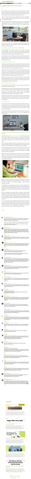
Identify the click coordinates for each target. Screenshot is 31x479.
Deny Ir (5, 360)
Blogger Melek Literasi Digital (10, 424)
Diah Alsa (5, 334)
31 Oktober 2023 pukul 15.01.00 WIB (11, 283)
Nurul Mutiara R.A (7, 265)
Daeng (5, 271)
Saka (5, 354)
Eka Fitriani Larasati (7, 257)
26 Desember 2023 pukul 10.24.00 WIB (17, 379)
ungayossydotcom (7, 309)
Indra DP (5, 283)
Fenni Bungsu (6, 289)
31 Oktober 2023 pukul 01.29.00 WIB (11, 271)
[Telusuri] (29, 1)
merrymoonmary (18, 477)
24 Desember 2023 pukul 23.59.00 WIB (14, 373)
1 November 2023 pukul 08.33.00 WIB (12, 347)
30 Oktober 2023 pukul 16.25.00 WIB (11, 242)
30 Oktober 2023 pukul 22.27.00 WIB (14, 265)
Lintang (5, 242)
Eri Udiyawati (6, 249)
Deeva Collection (7, 303)
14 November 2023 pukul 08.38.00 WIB (10, 354)
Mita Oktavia (6, 315)
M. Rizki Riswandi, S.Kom (8, 379)
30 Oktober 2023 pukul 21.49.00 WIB (15, 257)
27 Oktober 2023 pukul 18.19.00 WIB (18, 217)
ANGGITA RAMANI (7, 277)
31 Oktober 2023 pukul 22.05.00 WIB (12, 329)
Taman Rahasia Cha (8, 1)
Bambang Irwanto (7, 227)
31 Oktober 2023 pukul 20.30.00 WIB (14, 303)
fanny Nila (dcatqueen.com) (8, 217)
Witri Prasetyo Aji (7, 373)
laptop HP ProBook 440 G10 (15, 135)
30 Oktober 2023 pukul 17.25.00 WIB (13, 249)
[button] (2, 8)
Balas (5, 240)
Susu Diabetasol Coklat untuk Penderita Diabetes (12, 410)
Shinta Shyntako (6, 235)
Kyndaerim (6, 329)
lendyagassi (6, 347)
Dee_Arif (5, 341)
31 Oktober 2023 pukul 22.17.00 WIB (12, 334)
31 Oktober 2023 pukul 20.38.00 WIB (15, 309)
